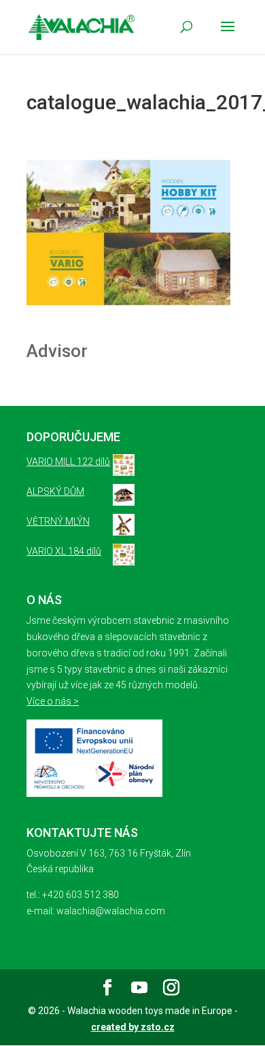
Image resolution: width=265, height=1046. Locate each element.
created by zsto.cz (133, 1027)
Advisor (57, 351)
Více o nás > (52, 701)
